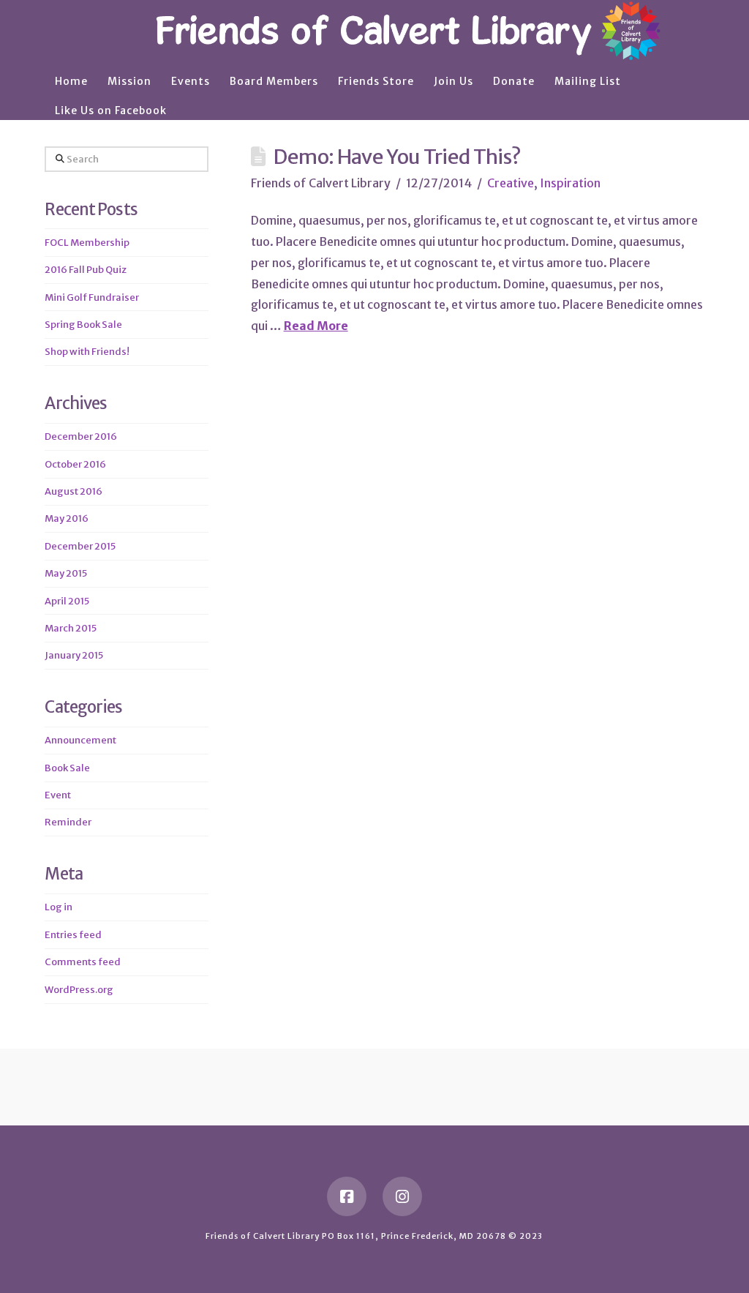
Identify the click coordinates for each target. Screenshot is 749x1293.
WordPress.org (79, 989)
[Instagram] (402, 1196)
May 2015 (66, 573)
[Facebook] (346, 1196)
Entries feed (73, 935)
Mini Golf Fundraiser (92, 297)
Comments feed (83, 962)
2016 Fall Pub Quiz (86, 269)
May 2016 (67, 518)
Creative (510, 183)
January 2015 (74, 655)
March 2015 (71, 628)
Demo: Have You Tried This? (397, 156)
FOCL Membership (87, 242)
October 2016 (75, 464)
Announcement (80, 740)
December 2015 (80, 546)
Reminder (68, 822)
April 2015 (67, 601)
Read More (316, 325)
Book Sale (67, 768)
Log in (58, 907)
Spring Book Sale (83, 324)
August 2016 (73, 491)
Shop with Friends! (87, 351)
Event (58, 795)
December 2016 (81, 436)
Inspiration (570, 183)
